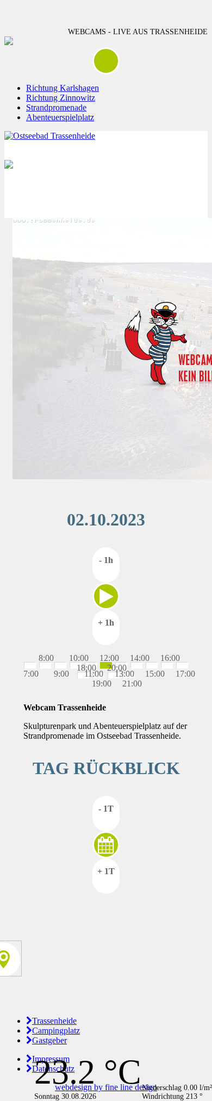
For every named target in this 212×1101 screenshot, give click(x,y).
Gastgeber (49, 1040)
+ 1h (106, 622)
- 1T (106, 808)
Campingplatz (56, 1030)
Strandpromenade (56, 107)
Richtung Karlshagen (62, 87)
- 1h (106, 560)
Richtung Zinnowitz (60, 97)
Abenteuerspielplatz (60, 117)
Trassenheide (54, 1020)
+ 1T (106, 871)
